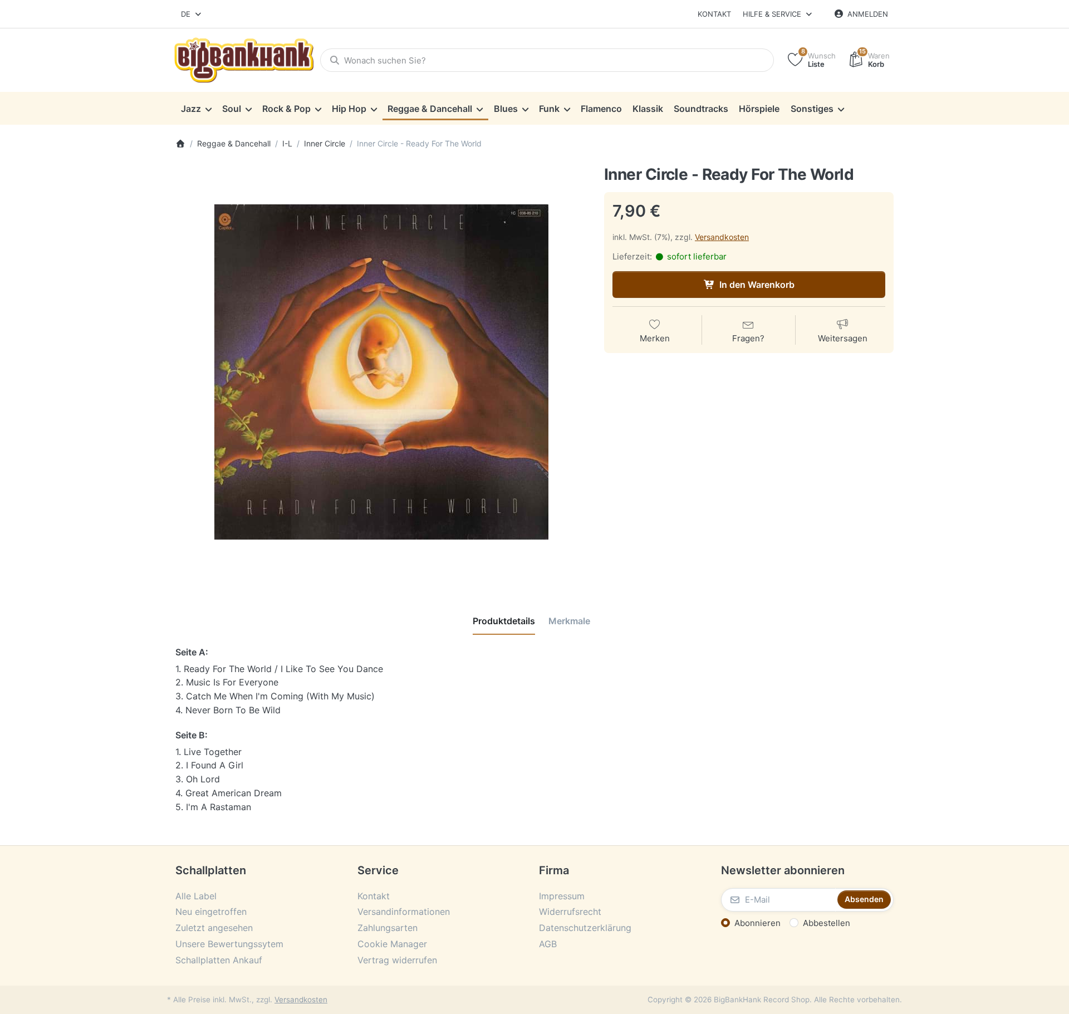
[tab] (504, 621)
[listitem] (381, 372)
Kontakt (714, 13)
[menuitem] (196, 108)
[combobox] (191, 14)
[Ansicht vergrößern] (381, 372)
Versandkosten (722, 237)
